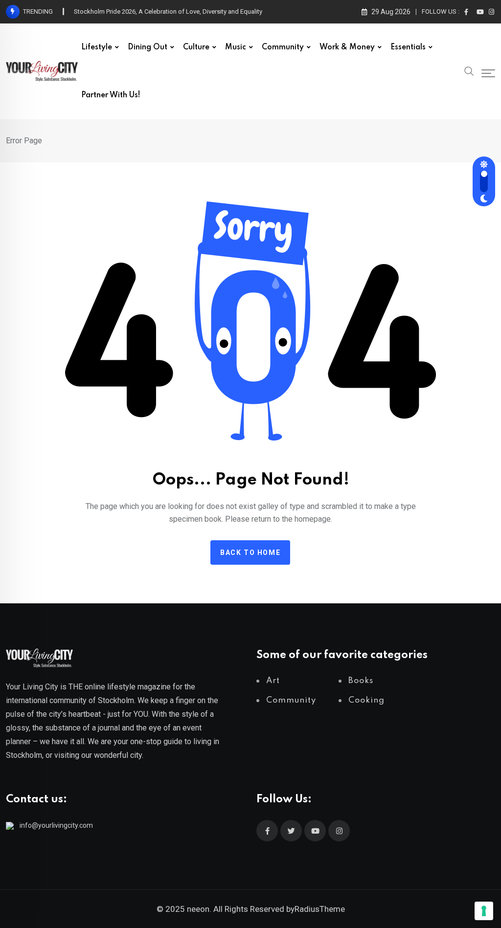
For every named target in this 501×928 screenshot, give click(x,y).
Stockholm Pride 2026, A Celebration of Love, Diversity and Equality (168, 11)
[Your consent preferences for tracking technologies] (484, 911)
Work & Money (347, 47)
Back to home (250, 552)
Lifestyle (96, 47)
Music (235, 47)
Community (283, 47)
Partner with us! (110, 95)
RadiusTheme (320, 909)
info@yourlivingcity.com (56, 825)
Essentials (408, 47)
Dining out (147, 47)
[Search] (469, 70)
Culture (196, 47)
